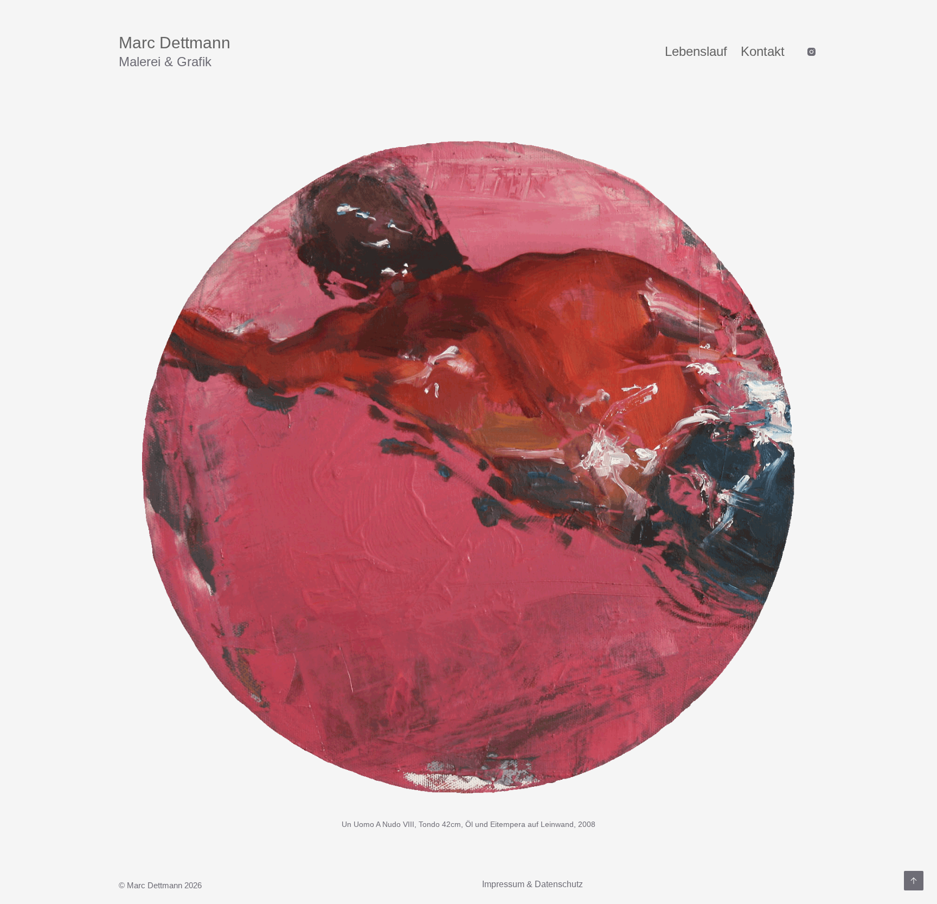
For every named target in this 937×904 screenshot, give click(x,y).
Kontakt (763, 51)
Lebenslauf (696, 51)
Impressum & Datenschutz (532, 884)
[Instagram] (811, 52)
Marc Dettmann (174, 43)
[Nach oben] (913, 880)
